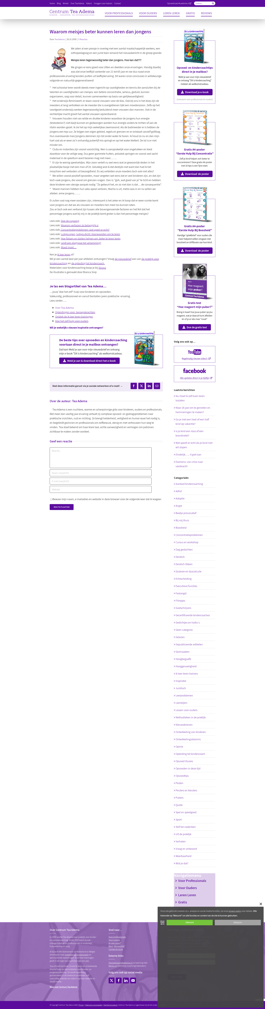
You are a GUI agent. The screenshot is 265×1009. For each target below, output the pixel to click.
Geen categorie (184, 630)
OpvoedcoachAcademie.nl (178, 3)
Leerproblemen (184, 695)
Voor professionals (117, 936)
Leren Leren (187, 895)
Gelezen (180, 637)
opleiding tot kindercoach (77, 954)
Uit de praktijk (183, 834)
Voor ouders (114, 940)
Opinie (179, 746)
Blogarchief (119, 946)
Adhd (179, 491)
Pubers (179, 797)
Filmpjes (180, 600)
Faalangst (181, 593)
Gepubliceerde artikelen (189, 644)
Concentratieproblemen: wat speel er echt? (84, 229)
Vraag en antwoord (186, 849)
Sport (179, 819)
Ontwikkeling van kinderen (191, 732)
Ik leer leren (63, 254)
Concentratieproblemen (189, 535)
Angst (179, 506)
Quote (179, 805)
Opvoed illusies (184, 761)
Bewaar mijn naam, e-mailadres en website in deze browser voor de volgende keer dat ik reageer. (107, 499)
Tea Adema (60, 39)
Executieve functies (186, 586)
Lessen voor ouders (186, 710)
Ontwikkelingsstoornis (188, 739)
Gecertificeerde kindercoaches (193, 615)
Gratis (182, 902)
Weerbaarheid (183, 856)
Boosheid (181, 527)
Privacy (81, 1005)
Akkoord (190, 922)
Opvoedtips (182, 776)
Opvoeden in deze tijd (188, 768)
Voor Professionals (192, 880)
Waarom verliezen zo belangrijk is (79, 225)
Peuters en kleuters (186, 790)
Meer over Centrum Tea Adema (63, 986)
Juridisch (181, 688)
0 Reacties (83, 39)
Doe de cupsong (70, 221)
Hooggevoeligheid (186, 666)
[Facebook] (119, 980)
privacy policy (235, 911)
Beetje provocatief (186, 513)
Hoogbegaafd (183, 659)
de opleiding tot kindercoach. (88, 263)
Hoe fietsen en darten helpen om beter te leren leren (90, 238)
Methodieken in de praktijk (191, 717)
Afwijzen (238, 922)
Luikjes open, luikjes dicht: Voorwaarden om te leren (90, 234)
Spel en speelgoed (186, 812)
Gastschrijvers (183, 608)
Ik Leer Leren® (115, 943)
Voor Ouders (187, 887)
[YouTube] (133, 980)
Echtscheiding (184, 579)
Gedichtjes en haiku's (188, 622)
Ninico (102, 267)
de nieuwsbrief (123, 259)
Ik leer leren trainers (187, 673)
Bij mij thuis (182, 520)
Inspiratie (181, 681)
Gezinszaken (183, 651)
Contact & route (116, 949)
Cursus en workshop (187, 542)
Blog (111, 946)
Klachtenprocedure (110, 1005)
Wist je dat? (182, 863)
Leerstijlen (181, 703)
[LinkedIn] (126, 980)
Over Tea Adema (64, 308)
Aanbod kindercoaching (189, 484)
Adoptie (180, 498)
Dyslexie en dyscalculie (189, 571)
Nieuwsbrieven (184, 724)
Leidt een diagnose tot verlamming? (81, 243)
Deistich (180, 557)
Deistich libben (184, 564)
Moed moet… (68, 247)
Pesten (179, 783)
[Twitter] (111, 980)
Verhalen (181, 841)
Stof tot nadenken (186, 827)
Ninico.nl (113, 965)
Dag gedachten (184, 549)
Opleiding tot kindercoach (190, 754)
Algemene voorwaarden (93, 1005)
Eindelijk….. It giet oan (188, 454)
